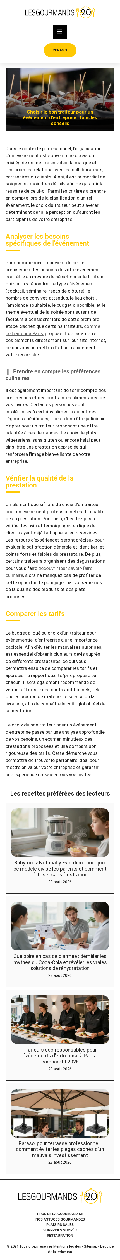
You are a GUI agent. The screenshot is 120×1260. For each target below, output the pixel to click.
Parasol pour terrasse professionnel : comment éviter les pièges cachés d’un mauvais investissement (60, 1149)
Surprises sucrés (60, 1230)
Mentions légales (67, 1246)
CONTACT (60, 50)
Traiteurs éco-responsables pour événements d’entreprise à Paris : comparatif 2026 (60, 1056)
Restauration (60, 1235)
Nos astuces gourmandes (60, 1219)
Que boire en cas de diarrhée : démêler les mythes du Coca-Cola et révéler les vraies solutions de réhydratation (60, 962)
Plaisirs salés (60, 1225)
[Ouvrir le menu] (60, 32)
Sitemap (90, 1246)
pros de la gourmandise (60, 1214)
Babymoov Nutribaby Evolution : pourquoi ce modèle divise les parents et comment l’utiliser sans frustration (60, 868)
